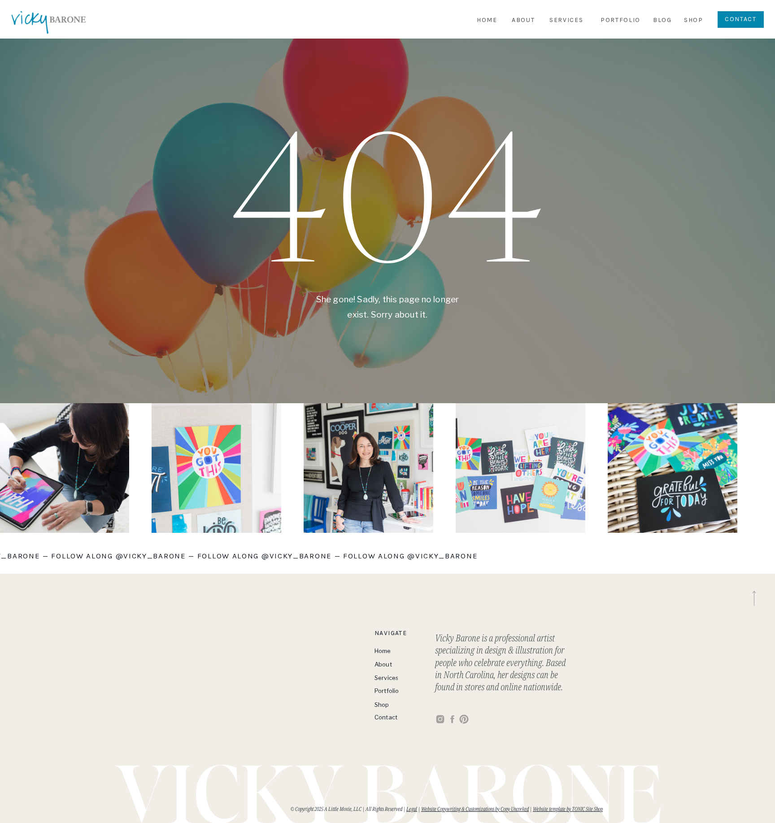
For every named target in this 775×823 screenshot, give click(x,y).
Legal (411, 809)
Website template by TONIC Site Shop (568, 809)
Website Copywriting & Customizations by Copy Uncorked (475, 809)
